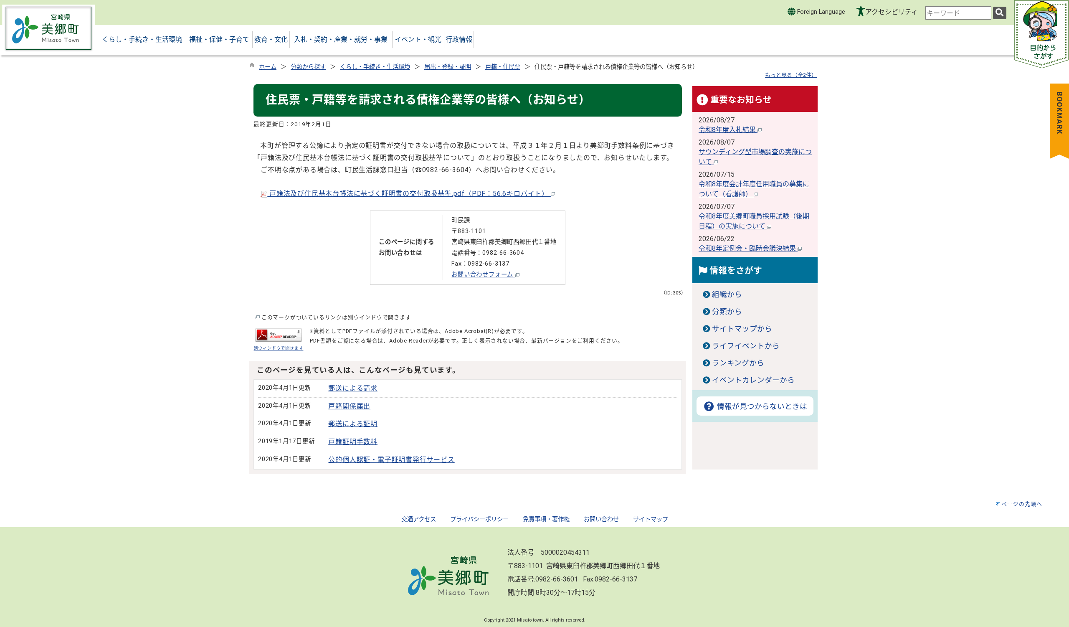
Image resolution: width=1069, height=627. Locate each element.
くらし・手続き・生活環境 (375, 67)
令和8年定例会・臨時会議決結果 (748, 248)
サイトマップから (742, 329)
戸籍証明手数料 (352, 442)
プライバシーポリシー (479, 519)
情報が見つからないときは (761, 406)
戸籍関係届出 (349, 406)
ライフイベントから (746, 346)
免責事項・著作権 (546, 519)
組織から (727, 294)
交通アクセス (418, 519)
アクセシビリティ (891, 12)
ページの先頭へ (1021, 504)
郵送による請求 (352, 388)
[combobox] (958, 13)
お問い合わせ (601, 519)
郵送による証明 (352, 424)
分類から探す (308, 67)
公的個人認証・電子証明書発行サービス (391, 460)
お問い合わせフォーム (483, 274)
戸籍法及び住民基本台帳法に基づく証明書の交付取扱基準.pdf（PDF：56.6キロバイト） (409, 194)
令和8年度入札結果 (728, 130)
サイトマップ (650, 519)
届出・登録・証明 (447, 67)
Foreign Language (820, 11)
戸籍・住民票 (502, 67)
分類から (727, 311)
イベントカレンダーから (753, 380)
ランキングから (738, 363)
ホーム (267, 67)
